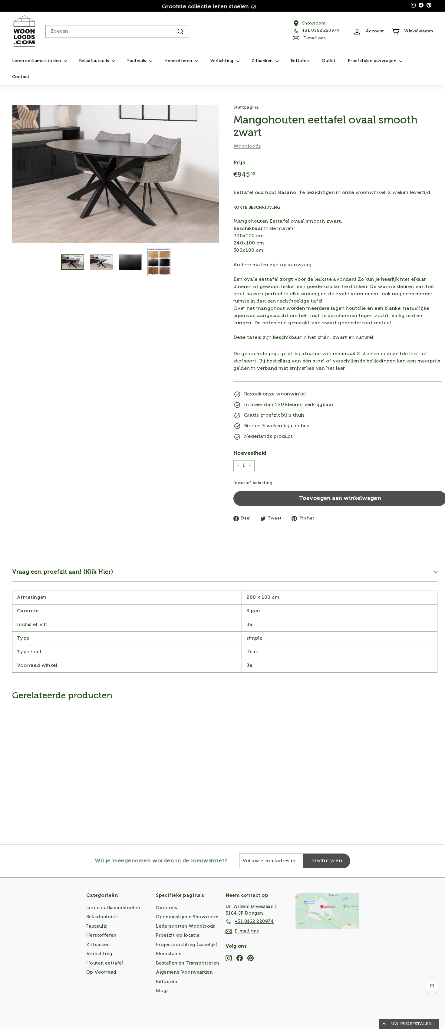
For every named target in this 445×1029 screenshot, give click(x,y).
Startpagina (246, 108)
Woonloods (247, 146)
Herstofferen (178, 61)
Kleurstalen (168, 954)
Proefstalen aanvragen (373, 61)
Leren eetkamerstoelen (37, 61)
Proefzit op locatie (178, 935)
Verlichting (222, 61)
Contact (21, 77)
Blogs (162, 990)
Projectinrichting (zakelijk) (186, 944)
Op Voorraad (101, 972)
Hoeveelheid (249, 453)
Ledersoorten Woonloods (185, 926)
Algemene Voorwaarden (184, 972)
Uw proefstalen (411, 1024)
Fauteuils (137, 61)
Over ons (166, 908)
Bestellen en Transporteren (187, 963)
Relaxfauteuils (94, 61)
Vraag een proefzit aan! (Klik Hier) (62, 572)
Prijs (239, 162)
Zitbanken (263, 61)
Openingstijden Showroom (187, 917)
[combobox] (117, 31)
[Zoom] (115, 174)
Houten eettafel (104, 963)
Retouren (166, 981)
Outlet (328, 61)
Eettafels (300, 61)
